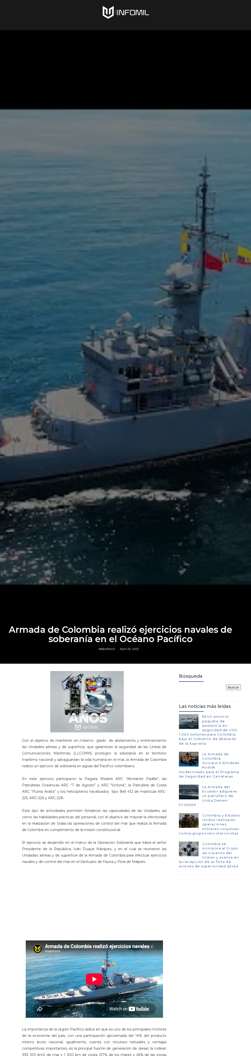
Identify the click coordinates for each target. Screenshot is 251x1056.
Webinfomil (107, 649)
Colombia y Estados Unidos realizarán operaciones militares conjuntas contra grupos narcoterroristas (209, 824)
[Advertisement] (94, 899)
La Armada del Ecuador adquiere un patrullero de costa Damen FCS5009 (208, 796)
